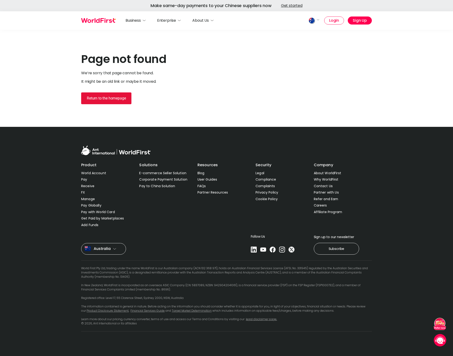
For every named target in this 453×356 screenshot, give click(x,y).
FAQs (201, 186)
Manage (88, 199)
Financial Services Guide (147, 311)
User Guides (207, 179)
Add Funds (89, 225)
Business (133, 20)
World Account (93, 173)
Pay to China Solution (157, 186)
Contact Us (323, 186)
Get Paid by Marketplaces (102, 218)
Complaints (265, 186)
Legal (260, 173)
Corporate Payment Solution (163, 179)
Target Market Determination (192, 311)
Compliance (266, 179)
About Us (200, 20)
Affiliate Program (328, 212)
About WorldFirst (327, 173)
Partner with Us (326, 192)
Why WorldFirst (326, 179)
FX (83, 192)
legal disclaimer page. (261, 319)
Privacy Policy (267, 192)
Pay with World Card (98, 212)
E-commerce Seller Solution (162, 173)
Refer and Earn (326, 199)
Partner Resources (212, 192)
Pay (84, 179)
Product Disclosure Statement (108, 311)
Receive (87, 186)
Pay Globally (91, 205)
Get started (291, 5)
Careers (320, 205)
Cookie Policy (267, 199)
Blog (201, 173)
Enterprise (166, 20)
